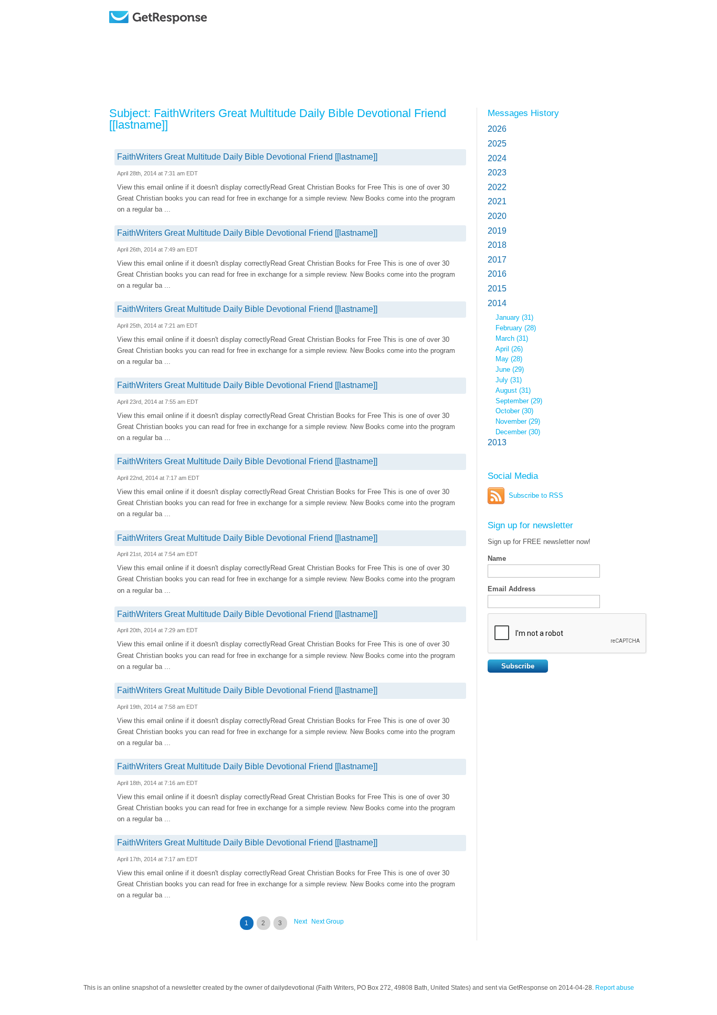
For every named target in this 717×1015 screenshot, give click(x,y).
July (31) (508, 380)
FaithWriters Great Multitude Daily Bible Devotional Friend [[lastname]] (247, 156)
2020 (497, 216)
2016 (497, 273)
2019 (497, 230)
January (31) (514, 317)
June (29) (509, 369)
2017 (497, 259)
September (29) (518, 401)
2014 (497, 303)
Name (497, 558)
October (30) (514, 411)
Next (300, 921)
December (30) (517, 432)
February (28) (515, 328)
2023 (497, 172)
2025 (497, 143)
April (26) (509, 349)
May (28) (508, 359)
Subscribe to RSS (536, 495)
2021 (497, 201)
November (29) (517, 421)
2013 (497, 442)
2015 (497, 288)
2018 (497, 244)
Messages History (523, 113)
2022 (497, 187)
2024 (497, 158)
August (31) (513, 390)
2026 (497, 128)
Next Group (327, 921)
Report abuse (614, 987)
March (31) (511, 338)
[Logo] (185, 33)
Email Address (511, 589)
